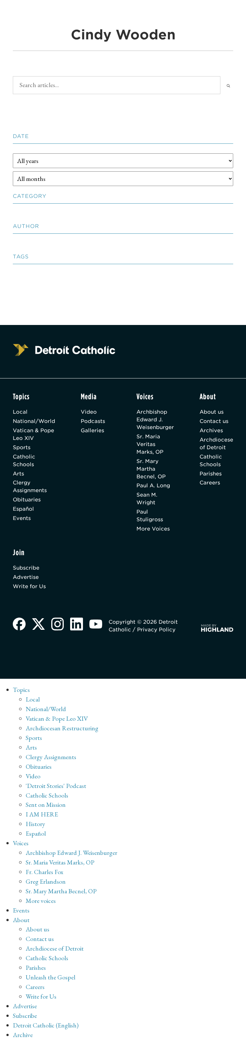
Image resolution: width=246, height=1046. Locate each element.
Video (89, 412)
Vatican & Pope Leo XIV (33, 434)
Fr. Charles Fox (44, 872)
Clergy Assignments (30, 486)
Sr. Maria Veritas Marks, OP (149, 444)
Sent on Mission (46, 804)
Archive (23, 1035)
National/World (34, 421)
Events (22, 518)
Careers (210, 483)
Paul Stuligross (149, 516)
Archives (211, 430)
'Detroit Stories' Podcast (56, 786)
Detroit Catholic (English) (45, 1025)
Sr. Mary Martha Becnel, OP (151, 469)
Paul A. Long (153, 485)
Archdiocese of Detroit (216, 443)
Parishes (211, 474)
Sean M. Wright (146, 499)
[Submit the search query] (228, 85)
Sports (21, 447)
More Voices (153, 529)
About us (212, 412)
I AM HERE (42, 814)
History (35, 824)
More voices (41, 900)
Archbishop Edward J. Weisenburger (155, 419)
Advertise (26, 577)
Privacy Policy (156, 630)
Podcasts (93, 421)
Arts (18, 474)
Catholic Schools (24, 460)
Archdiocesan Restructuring (62, 728)
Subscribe (26, 568)
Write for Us (29, 586)
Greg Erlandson (46, 881)
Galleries (92, 430)
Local (20, 412)
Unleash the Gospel (50, 977)
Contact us (214, 421)
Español (23, 509)
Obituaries (27, 500)
